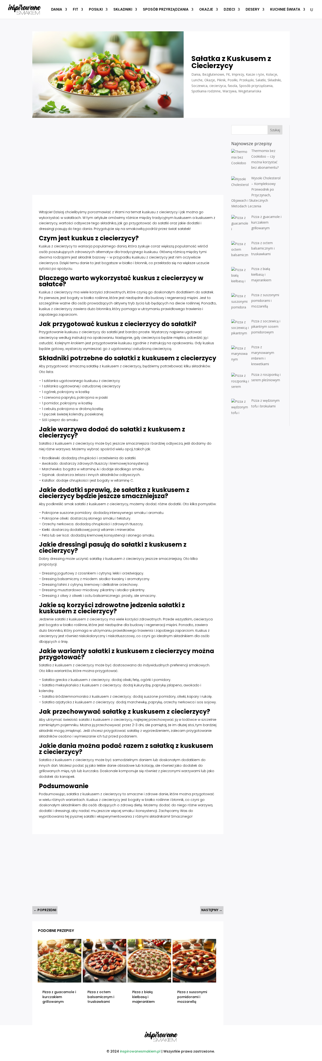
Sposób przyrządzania (166, 10)
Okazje (206, 10)
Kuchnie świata (285, 10)
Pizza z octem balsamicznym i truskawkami (100, 997)
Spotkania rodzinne (206, 91)
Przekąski (246, 80)
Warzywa (229, 91)
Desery (253, 10)
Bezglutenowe (213, 74)
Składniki (122, 10)
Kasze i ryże (255, 74)
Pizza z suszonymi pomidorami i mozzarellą (192, 997)
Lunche (196, 80)
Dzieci (229, 10)
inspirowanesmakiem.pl (140, 1051)
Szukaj (275, 130)
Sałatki (261, 80)
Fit (75, 10)
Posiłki (96, 10)
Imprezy (238, 74)
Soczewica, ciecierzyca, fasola (214, 85)
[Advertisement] (126, 158)
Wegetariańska (249, 91)
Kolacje (271, 74)
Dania (56, 10)
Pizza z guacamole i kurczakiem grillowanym (59, 997)
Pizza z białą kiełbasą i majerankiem (143, 997)
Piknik (221, 80)
